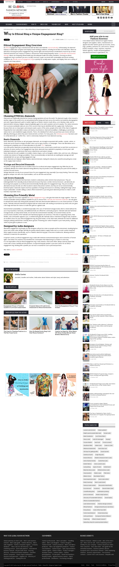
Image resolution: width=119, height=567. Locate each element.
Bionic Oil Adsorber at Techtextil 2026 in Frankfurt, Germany (101, 295)
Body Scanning (88, 482)
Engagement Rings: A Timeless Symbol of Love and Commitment (15, 306)
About (87, 565)
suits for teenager (98, 439)
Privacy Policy (111, 565)
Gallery (37, 2)
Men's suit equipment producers (59, 546)
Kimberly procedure (62, 134)
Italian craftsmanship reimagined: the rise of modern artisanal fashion (102, 394)
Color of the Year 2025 (99, 510)
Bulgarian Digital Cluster (55, 565)
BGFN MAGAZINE (8, 29)
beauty (108, 439)
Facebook (98, 18)
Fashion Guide (20, 29)
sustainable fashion (42, 262)
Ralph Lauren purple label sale (92, 433)
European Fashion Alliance (103, 516)
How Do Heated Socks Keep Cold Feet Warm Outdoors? (39, 332)
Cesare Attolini (88, 442)
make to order (109, 445)
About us (45, 2)
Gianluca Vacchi (88, 454)
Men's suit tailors (61, 541)
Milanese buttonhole (89, 448)
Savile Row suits (103, 461)
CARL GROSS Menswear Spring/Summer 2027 (102, 216)
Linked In (106, 18)
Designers (9, 24)
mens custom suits (99, 464)
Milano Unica (87, 476)
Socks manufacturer (89, 513)
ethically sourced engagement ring (23, 59)
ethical (8, 47)
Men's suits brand (100, 482)
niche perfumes (88, 516)
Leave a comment (16, 250)
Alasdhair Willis (88, 445)
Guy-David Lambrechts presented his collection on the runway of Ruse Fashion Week (102, 316)
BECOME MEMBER (108, 31)
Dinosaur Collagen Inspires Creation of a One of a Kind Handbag (101, 187)
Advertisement (55, 2)
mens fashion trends (89, 461)
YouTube (112, 18)
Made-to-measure (85, 541)
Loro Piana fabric (100, 436)
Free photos (87, 510)
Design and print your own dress (104, 507)
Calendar (29, 2)
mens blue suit (102, 448)
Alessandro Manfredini (105, 485)
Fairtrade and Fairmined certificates (57, 199)
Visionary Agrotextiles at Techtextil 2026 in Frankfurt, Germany (102, 305)
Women (90, 24)
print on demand (88, 494)
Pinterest (103, 18)
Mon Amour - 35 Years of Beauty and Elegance (100, 236)
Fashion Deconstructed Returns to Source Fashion (102, 207)
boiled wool (107, 467)
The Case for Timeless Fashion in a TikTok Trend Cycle (15, 332)
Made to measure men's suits (103, 458)
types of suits (97, 467)
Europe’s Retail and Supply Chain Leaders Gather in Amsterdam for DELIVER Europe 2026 (102, 227)
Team (92, 565)
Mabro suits (97, 473)
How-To (33, 24)
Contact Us (66, 2)
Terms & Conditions (101, 565)
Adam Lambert (102, 430)
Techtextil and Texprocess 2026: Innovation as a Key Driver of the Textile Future (102, 384)
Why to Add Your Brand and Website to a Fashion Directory (101, 364)
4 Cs (43, 145)
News (66, 24)
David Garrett (104, 451)
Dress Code (44, 24)
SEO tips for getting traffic (91, 451)
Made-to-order (97, 541)
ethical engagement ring (17, 262)
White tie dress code (103, 470)
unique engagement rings (37, 197)
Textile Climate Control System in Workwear (99, 256)
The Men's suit (56, 24)
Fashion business (21, 24)
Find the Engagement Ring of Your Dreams (66, 306)
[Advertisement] (41, 352)
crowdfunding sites (89, 491)
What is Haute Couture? (99, 519)
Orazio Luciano (107, 442)
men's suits (19, 541)
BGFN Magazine (10, 2)
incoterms (97, 488)
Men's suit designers (53, 543)
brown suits (107, 433)
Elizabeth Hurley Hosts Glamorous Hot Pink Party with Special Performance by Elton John (101, 286)
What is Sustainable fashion (92, 500)
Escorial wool (87, 488)
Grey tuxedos (87, 473)
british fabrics (87, 464)
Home (82, 565)
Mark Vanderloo (88, 436)
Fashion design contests (105, 504)
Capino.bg (86, 519)
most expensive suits (90, 479)
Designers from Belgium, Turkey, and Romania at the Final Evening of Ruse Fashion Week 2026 (101, 345)
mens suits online (104, 479)
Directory (20, 2)
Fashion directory (26, 543)
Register (111, 2)
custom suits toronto (89, 430)
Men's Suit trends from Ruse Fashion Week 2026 (102, 246)
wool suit (97, 442)
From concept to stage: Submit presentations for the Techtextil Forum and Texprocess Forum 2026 (102, 405)
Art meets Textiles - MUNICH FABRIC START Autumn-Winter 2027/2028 (101, 167)
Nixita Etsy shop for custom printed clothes (96, 522)
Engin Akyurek (100, 454)
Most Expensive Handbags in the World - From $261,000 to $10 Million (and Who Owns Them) (102, 148)
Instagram (109, 18)
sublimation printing (103, 491)
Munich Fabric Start (108, 488)
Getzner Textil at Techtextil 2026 (99, 275)
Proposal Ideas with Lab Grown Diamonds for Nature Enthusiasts (40, 306)
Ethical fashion (88, 507)
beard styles (108, 497)
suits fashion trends (89, 504)
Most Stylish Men (78, 24)
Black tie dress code (89, 470)
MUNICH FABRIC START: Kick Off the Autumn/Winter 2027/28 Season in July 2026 (101, 197)
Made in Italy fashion (102, 494)
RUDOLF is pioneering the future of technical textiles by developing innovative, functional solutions (102, 267)
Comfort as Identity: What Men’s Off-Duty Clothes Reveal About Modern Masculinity (66, 332)
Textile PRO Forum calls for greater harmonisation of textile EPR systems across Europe (101, 158)
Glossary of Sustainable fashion (93, 497)
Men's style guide (15, 543)
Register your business (98, 56)
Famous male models (90, 485)
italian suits (98, 445)
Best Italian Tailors (99, 476)
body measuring (102, 513)
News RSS (45, 565)
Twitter (101, 18)
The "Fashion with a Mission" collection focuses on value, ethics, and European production (101, 326)
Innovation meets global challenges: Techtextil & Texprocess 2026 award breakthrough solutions (100, 355)
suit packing (87, 467)
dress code (87, 439)
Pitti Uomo (107, 473)
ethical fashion (31, 262)
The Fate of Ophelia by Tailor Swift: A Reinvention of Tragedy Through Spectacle (102, 414)
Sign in (103, 2)
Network (75, 2)
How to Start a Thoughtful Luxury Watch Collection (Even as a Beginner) (101, 128)
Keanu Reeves (88, 458)
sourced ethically (53, 47)
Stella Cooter (60, 39)
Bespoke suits (109, 554)
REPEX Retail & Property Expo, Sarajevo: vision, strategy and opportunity (102, 374)
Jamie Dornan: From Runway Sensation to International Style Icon (102, 177)
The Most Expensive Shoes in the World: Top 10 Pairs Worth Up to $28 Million (102, 137)
